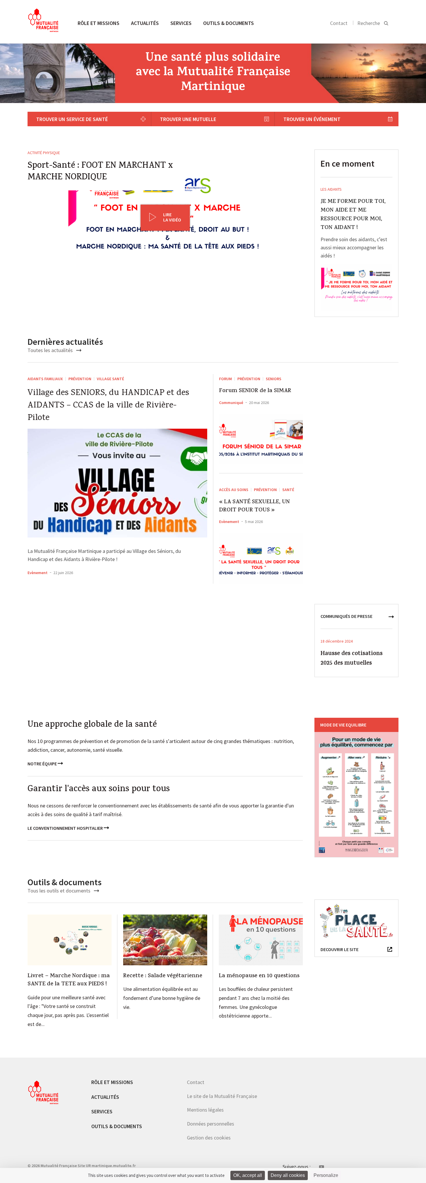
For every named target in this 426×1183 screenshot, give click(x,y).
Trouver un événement (312, 119)
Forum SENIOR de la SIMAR (255, 391)
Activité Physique (44, 152)
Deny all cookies (288, 1175)
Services (181, 23)
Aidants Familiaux (45, 378)
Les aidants (331, 189)
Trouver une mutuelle (188, 119)
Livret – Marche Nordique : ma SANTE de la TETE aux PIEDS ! (69, 980)
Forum (225, 378)
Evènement (38, 572)
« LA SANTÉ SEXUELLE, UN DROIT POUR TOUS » (254, 506)
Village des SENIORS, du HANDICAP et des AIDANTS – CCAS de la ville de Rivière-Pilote (108, 405)
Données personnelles (210, 1123)
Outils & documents (228, 23)
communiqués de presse (346, 616)
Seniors (273, 378)
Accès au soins (233, 489)
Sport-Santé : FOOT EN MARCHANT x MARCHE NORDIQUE (100, 172)
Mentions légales (205, 1109)
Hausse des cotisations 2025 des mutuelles (352, 658)
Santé (288, 489)
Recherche (368, 23)
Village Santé (110, 378)
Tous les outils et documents (60, 890)
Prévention (79, 378)
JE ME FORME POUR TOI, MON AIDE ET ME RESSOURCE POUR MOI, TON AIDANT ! (353, 215)
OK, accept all (247, 1175)
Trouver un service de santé (72, 119)
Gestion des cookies (209, 1137)
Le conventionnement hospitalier (66, 828)
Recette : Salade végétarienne (162, 976)
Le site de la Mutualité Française (222, 1096)
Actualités (145, 23)
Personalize (326, 1175)
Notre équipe (43, 764)
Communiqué (231, 402)
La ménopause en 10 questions (259, 976)
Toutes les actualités (51, 350)
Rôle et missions (98, 23)
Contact (338, 23)
